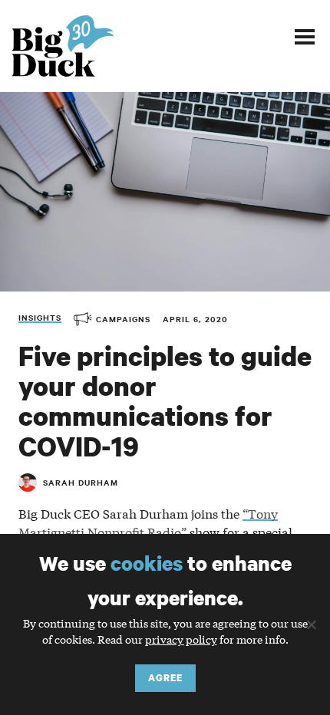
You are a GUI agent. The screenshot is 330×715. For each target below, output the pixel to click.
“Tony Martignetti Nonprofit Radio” (148, 522)
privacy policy (181, 639)
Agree (165, 677)
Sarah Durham (80, 482)
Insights (39, 317)
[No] (310, 624)
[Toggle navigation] (305, 36)
